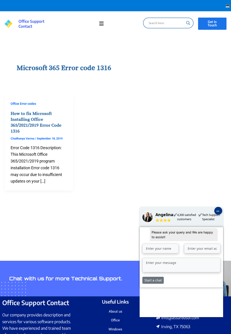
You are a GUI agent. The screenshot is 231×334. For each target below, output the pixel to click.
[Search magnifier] (188, 23)
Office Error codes (23, 103)
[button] (101, 23)
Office (115, 320)
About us (115, 311)
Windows (115, 329)
